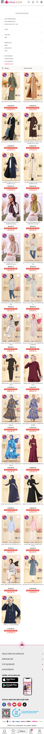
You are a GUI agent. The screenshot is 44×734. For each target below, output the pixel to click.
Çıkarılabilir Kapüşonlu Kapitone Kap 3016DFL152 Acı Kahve (33, 142)
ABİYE (6, 45)
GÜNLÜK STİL (8, 48)
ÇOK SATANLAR (9, 61)
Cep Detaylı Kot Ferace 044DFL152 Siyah (11, 141)
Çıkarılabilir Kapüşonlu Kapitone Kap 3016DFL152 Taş (33, 183)
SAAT (6, 37)
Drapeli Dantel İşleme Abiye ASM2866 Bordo (33, 463)
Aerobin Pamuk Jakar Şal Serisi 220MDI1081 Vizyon (11, 263)
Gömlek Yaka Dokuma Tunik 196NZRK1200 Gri (33, 303)
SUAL (6, 50)
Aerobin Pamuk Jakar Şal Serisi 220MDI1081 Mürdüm (11, 223)
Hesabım (40, 733)
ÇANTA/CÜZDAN (9, 58)
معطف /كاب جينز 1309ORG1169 (11, 624)
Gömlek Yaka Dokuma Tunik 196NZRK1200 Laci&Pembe (33, 343)
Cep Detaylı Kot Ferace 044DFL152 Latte (33, 101)
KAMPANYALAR (9, 64)
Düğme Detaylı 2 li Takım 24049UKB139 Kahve (11, 384)
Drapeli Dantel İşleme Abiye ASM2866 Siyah (33, 504)
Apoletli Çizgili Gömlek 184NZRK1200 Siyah (11, 584)
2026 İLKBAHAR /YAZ (10, 21)
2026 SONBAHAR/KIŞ (10, 18)
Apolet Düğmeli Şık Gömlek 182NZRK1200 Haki (33, 263)
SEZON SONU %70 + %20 (11, 24)
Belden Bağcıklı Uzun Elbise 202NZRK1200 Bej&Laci (11, 424)
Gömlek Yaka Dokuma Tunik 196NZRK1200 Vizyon (11, 343)
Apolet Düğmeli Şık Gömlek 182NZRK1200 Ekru (11, 303)
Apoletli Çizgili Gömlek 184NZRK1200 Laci (11, 544)
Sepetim (31, 731)
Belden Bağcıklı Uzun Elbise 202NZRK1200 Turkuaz (11, 464)
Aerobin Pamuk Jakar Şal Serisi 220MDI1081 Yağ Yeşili (33, 223)
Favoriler (13, 733)
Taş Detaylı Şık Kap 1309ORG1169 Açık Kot (33, 584)
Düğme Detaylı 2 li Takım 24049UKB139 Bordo (33, 384)
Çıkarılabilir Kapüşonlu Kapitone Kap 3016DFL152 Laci (11, 183)
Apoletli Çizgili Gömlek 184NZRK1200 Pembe (33, 545)
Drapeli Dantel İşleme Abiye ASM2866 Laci (11, 504)
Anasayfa (4, 733)
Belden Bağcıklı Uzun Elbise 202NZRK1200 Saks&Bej (33, 424)
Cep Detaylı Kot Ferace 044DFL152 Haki (11, 101)
